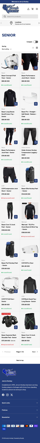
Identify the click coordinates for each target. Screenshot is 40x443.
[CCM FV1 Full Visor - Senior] (10, 285)
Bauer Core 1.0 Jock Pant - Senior (8, 226)
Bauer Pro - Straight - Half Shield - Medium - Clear (29, 114)
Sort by (4, 46)
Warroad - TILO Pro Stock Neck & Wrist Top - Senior (30, 227)
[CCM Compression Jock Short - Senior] (10, 174)
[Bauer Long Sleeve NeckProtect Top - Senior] (10, 97)
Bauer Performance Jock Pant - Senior (8, 151)
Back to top (20, 360)
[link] (8, 352)
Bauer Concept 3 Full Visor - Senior (9, 77)
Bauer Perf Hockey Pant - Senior (10, 264)
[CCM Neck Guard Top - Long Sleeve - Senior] (30, 285)
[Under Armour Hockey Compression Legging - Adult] (30, 136)
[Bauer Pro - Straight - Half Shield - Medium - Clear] (30, 97)
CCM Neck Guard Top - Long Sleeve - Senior (29, 300)
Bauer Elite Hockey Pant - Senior (30, 190)
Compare (29, 42)
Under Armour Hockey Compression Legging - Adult (30, 152)
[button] (32, 9)
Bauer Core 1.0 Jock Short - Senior (28, 336)
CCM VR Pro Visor (27, 263)
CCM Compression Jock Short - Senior (10, 190)
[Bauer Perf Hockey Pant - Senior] (10, 249)
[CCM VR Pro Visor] (30, 249)
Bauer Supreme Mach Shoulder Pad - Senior (9, 336)
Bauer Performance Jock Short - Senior (28, 77)
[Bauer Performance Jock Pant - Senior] (10, 136)
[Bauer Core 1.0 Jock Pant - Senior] (10, 210)
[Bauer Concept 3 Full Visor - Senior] (10, 61)
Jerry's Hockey (9, 438)
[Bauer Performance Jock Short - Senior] (30, 61)
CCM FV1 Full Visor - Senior (8, 300)
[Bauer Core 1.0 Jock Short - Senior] (30, 321)
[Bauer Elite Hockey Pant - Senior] (30, 174)
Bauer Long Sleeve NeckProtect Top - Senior (8, 114)
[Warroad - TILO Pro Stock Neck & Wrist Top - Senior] (30, 210)
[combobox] (20, 16)
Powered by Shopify (19, 438)
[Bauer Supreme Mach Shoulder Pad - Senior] (10, 321)
